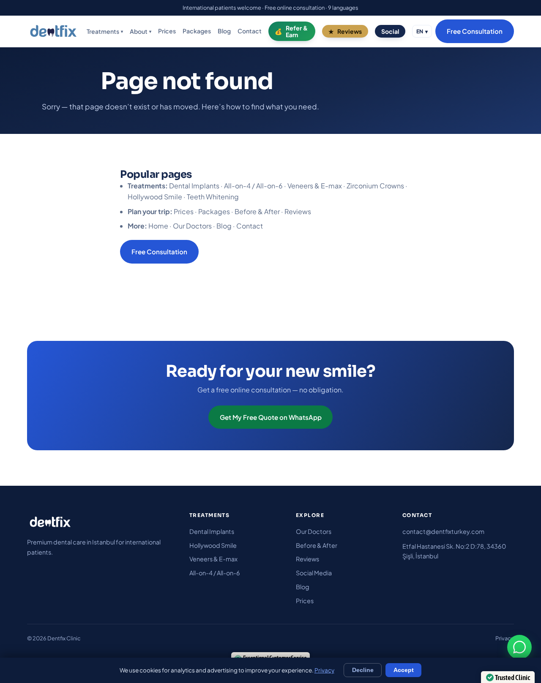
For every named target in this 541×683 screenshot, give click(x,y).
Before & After (257, 211)
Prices (167, 31)
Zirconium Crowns (375, 185)
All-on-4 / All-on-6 (253, 185)
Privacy (504, 638)
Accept (403, 670)
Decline (363, 670)
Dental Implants (194, 185)
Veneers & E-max (314, 185)
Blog (224, 31)
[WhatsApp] (519, 647)
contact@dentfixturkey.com (443, 531)
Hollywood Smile (155, 196)
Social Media (314, 573)
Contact (250, 31)
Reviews (349, 31)
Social (390, 31)
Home (158, 225)
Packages (197, 31)
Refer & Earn (297, 31)
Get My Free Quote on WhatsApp (271, 417)
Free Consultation (475, 31)
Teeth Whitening (213, 196)
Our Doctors (192, 225)
